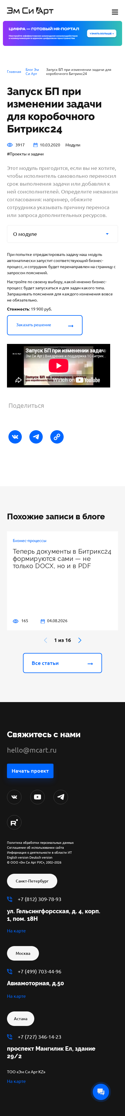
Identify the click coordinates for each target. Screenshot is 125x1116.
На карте (16, 930)
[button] (80, 640)
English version (17, 857)
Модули (72, 145)
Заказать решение (33, 324)
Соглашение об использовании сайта (35, 847)
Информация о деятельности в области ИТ (39, 852)
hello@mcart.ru (32, 750)
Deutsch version (40, 857)
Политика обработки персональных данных (40, 842)
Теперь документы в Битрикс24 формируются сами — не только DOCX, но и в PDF (62, 559)
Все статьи (45, 663)
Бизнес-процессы (30, 540)
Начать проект (30, 771)
